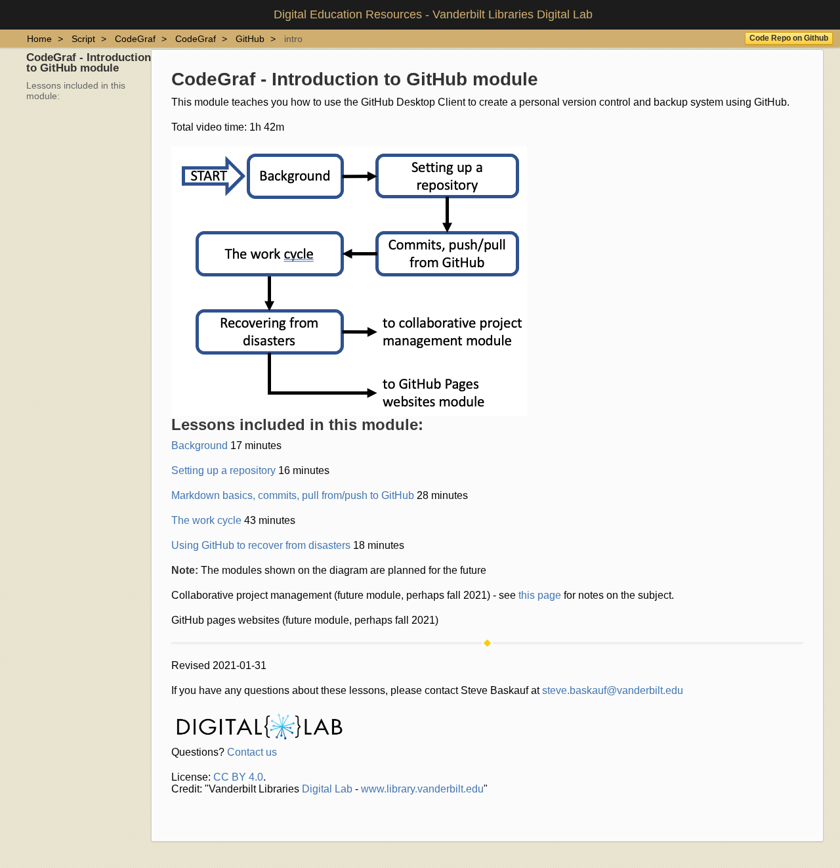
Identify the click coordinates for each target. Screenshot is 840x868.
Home (39, 38)
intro (293, 38)
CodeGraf (135, 38)
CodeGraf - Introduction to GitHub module (88, 62)
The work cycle (206, 520)
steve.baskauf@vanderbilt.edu (612, 690)
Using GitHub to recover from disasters (260, 545)
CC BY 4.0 (238, 777)
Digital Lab (327, 788)
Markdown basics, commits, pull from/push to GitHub (292, 495)
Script (83, 38)
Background (199, 445)
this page (539, 595)
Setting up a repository (223, 470)
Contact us (252, 752)
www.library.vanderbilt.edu (422, 788)
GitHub (250, 38)
